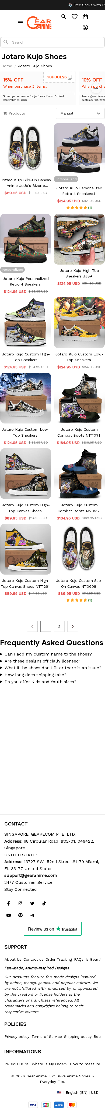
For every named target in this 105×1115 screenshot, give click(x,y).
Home (6, 66)
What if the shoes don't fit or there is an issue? (53, 667)
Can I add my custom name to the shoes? (48, 654)
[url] (30, 875)
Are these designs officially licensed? (43, 661)
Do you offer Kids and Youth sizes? (40, 681)
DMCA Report (16, 1092)
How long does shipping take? (35, 674)
